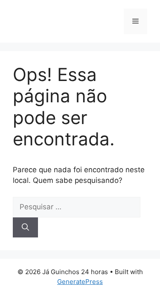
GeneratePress (80, 282)
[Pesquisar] (25, 227)
